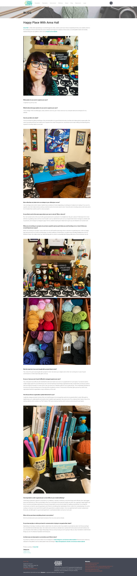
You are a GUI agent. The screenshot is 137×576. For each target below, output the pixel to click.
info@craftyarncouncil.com (30, 568)
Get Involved (53, 3)
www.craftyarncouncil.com (92, 563)
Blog (72, 3)
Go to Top (25, 561)
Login (84, 3)
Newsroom (78, 3)
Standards (44, 3)
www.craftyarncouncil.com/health (93, 571)
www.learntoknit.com (90, 567)
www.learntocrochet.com (103, 567)
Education (37, 3)
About (66, 3)
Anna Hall (25, 27)
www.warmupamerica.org (91, 569)
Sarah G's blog (27, 552)
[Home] (29, 3)
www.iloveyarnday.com (91, 564)
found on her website (51, 31)
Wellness (60, 3)
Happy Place (26, 551)
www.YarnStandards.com (91, 566)
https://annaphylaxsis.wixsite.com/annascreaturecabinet (70, 541)
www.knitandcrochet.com (105, 566)
